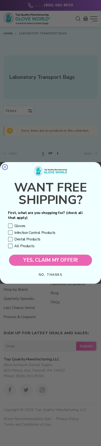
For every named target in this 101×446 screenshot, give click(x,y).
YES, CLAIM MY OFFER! (50, 260)
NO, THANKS (50, 275)
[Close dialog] (5, 167)
